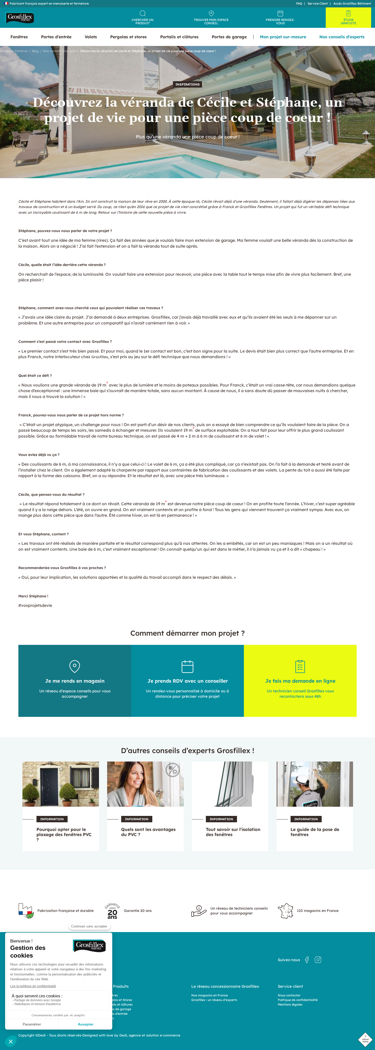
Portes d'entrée (116, 1014)
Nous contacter (289, 995)
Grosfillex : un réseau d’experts (214, 1000)
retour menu (365, 1040)
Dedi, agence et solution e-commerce (149, 1035)
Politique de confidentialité (298, 1000)
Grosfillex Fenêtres (14, 51)
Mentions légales (290, 1004)
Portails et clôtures (119, 1004)
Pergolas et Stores (118, 1000)
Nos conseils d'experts (59, 51)
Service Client (318, 3)
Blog (35, 51)
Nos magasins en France (209, 995)
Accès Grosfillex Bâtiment (352, 3)
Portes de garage (118, 1009)
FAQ (299, 3)
